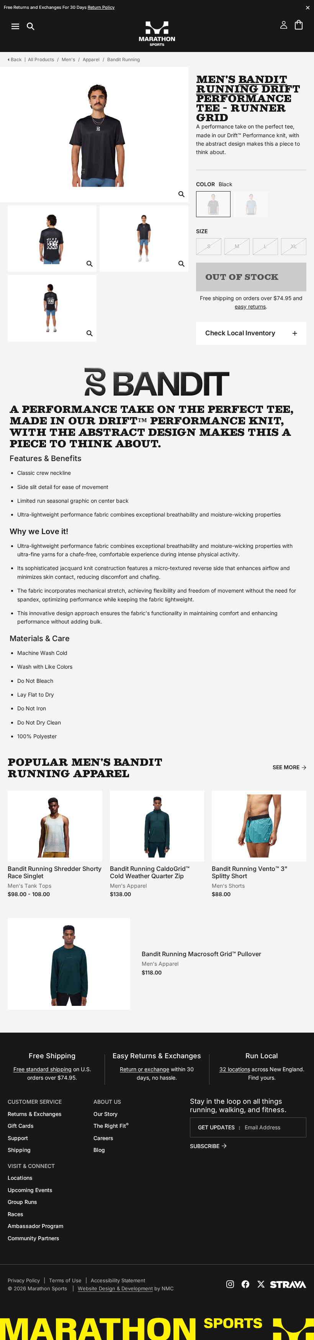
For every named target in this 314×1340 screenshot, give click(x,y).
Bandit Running (123, 59)
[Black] (213, 204)
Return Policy (101, 7)
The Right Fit (111, 1125)
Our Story (105, 1114)
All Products (41, 59)
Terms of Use (65, 1280)
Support (18, 1138)
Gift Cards (21, 1125)
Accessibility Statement (118, 1280)
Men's (68, 59)
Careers (103, 1138)
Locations (20, 1177)
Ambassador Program (35, 1226)
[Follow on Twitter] (261, 1284)
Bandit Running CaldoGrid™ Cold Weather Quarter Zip (150, 872)
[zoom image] (181, 194)
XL (294, 246)
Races (15, 1214)
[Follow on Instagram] (230, 1284)
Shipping (19, 1150)
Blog (99, 1150)
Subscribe (204, 1146)
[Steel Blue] (251, 204)
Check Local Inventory (240, 333)
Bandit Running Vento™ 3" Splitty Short (250, 872)
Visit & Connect (31, 1166)
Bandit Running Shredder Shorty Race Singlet (54, 872)
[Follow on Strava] (288, 1284)
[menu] (23, 26)
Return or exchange (144, 1069)
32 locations (234, 1069)
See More (286, 767)
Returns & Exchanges (35, 1114)
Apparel (91, 59)
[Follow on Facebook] (245, 1284)
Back (16, 59)
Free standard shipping (42, 1069)
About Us (107, 1101)
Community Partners (33, 1238)
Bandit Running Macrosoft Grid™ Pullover (201, 954)
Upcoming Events (30, 1190)
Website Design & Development (115, 1288)
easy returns (250, 306)
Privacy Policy (24, 1280)
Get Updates (216, 1127)
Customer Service (35, 1101)
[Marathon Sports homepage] (157, 33)
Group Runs (22, 1202)
